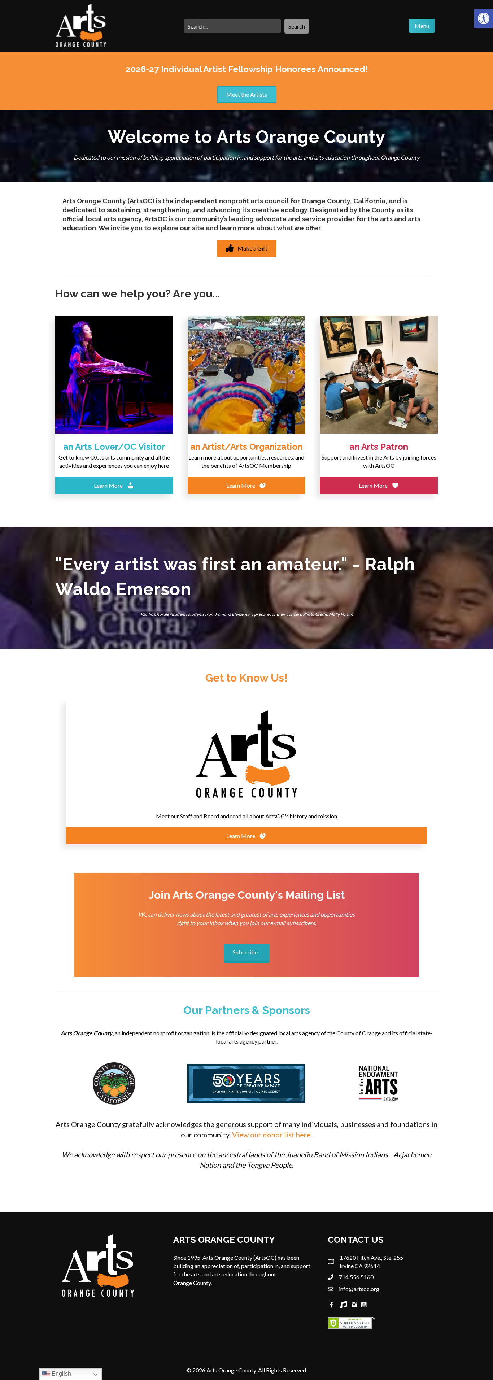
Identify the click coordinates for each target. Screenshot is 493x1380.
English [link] (60, 1374)
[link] (483, 18)
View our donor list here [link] (271, 1134)
